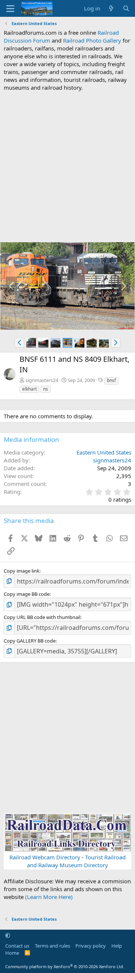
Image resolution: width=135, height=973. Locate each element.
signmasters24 (42, 380)
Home (12, 952)
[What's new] (111, 8)
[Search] (126, 8)
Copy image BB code (27, 594)
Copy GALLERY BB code (30, 640)
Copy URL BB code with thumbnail (42, 617)
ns (45, 389)
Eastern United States (103, 452)
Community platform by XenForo (64, 966)
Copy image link (21, 570)
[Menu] (10, 8)
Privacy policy (90, 945)
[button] (19, 343)
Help (116, 945)
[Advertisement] (67, 166)
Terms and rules (52, 945)
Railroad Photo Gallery (92, 40)
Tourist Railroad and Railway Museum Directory (76, 861)
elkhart (29, 389)
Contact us (17, 945)
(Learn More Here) (49, 896)
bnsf (111, 380)
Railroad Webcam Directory (44, 857)
